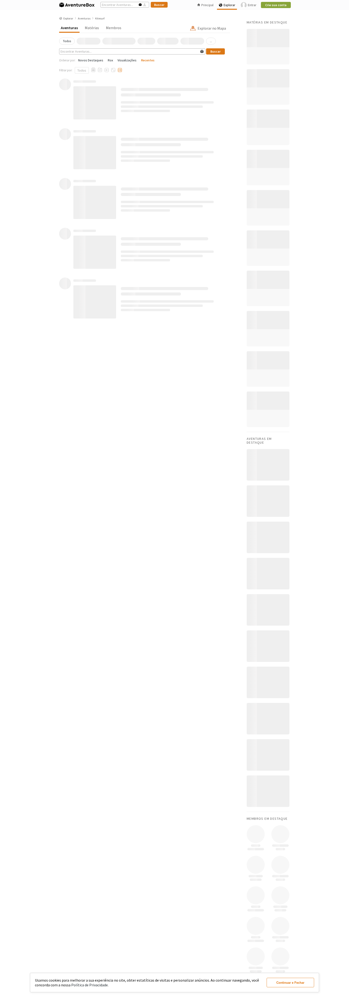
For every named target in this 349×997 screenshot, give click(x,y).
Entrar (252, 5)
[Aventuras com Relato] (93, 70)
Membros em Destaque (267, 818)
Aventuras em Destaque (259, 441)
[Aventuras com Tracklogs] (113, 70)
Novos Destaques (90, 60)
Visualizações (127, 60)
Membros (113, 27)
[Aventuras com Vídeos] (106, 70)
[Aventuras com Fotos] (100, 70)
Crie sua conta (276, 5)
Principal (207, 5)
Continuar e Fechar (290, 982)
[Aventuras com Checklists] (120, 70)
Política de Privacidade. (89, 985)
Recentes (148, 60)
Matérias (92, 27)
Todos (81, 70)
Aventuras (69, 27)
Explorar (229, 5)
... (211, 41)
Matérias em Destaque (267, 22)
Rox (110, 60)
